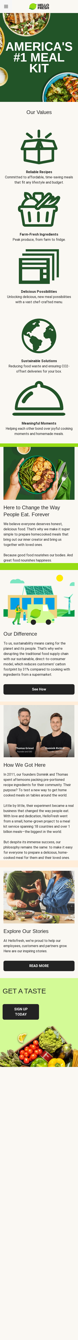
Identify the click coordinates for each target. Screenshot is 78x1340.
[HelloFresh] (39, 6)
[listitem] (39, 154)
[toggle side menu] (6, 6)
